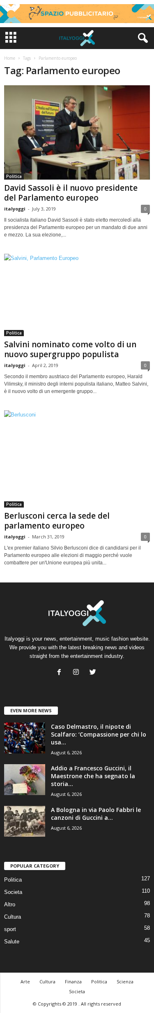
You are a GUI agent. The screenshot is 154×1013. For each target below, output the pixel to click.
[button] (141, 38)
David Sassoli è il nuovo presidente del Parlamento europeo (71, 192)
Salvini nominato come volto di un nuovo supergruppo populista (70, 349)
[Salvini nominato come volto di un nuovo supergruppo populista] (77, 295)
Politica (14, 176)
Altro (9, 904)
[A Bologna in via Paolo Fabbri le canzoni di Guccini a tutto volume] (24, 821)
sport (10, 929)
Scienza (125, 981)
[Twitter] (93, 673)
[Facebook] (61, 673)
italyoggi (14, 209)
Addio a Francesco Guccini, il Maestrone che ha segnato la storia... (93, 776)
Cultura (12, 917)
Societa (13, 892)
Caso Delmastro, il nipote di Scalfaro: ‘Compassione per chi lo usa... (98, 734)
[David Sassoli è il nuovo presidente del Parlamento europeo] (77, 132)
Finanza (73, 981)
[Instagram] (77, 673)
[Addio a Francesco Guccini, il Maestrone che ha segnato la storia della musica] (24, 779)
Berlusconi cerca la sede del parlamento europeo (57, 520)
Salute (11, 941)
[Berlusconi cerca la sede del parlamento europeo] (77, 459)
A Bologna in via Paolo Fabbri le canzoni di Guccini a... (96, 813)
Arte (25, 981)
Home (9, 58)
